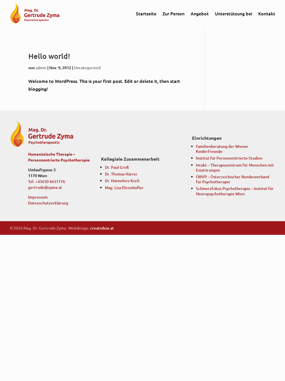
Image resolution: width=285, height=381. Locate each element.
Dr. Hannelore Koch (122, 180)
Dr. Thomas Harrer (121, 174)
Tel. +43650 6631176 (46, 181)
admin (41, 67)
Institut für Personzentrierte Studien (229, 158)
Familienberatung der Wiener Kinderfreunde (222, 149)
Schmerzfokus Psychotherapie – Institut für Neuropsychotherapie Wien (235, 191)
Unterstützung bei (233, 13)
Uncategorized (87, 67)
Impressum (38, 197)
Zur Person (174, 13)
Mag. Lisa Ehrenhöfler (124, 187)
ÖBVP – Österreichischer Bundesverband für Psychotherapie (232, 179)
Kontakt (266, 13)
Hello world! (49, 56)
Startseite (146, 13)
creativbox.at (102, 228)
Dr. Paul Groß (117, 167)
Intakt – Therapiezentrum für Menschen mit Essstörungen (235, 167)
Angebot (200, 13)
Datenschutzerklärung (48, 203)
